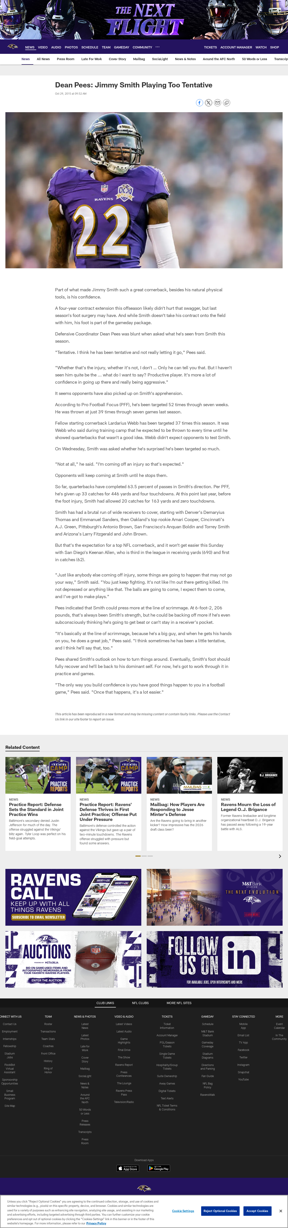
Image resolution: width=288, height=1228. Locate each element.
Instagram (243, 1064)
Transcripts (85, 1131)
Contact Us (9, 1023)
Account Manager (167, 1035)
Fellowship (9, 1046)
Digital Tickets (167, 1090)
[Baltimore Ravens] (144, 1189)
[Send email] (217, 105)
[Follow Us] (215, 959)
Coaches (48, 1046)
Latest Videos (124, 1023)
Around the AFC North (85, 1098)
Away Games (167, 1083)
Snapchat (243, 1072)
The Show (124, 1057)
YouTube (243, 1079)
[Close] (281, 1211)
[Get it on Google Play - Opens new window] (158, 1170)
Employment (10, 1031)
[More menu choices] (157, 47)
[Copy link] (226, 103)
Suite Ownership (167, 1076)
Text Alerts (167, 1098)
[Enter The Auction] (73, 959)
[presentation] (281, 856)
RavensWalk (207, 1094)
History (48, 1060)
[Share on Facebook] (199, 105)
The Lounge (124, 1083)
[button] (138, 856)
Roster (48, 1023)
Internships (9, 1038)
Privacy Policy (96, 1223)
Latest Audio (124, 1031)
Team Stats (48, 1038)
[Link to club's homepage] (12, 46)
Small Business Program (9, 1094)
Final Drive (124, 1049)
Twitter (243, 1057)
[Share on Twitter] (208, 105)
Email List (243, 1035)
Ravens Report (124, 1064)
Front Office (48, 1053)
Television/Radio (124, 1101)
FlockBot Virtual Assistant (9, 1068)
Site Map (9, 1105)
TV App (243, 1042)
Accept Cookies (257, 1211)
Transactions (48, 1031)
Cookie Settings (183, 1211)
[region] (144, 1211)
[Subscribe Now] (73, 897)
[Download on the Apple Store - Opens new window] (127, 1169)
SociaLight (85, 1076)
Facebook (243, 1049)
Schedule (207, 1023)
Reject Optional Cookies (220, 1211)
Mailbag (85, 1068)
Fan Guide (208, 1076)
